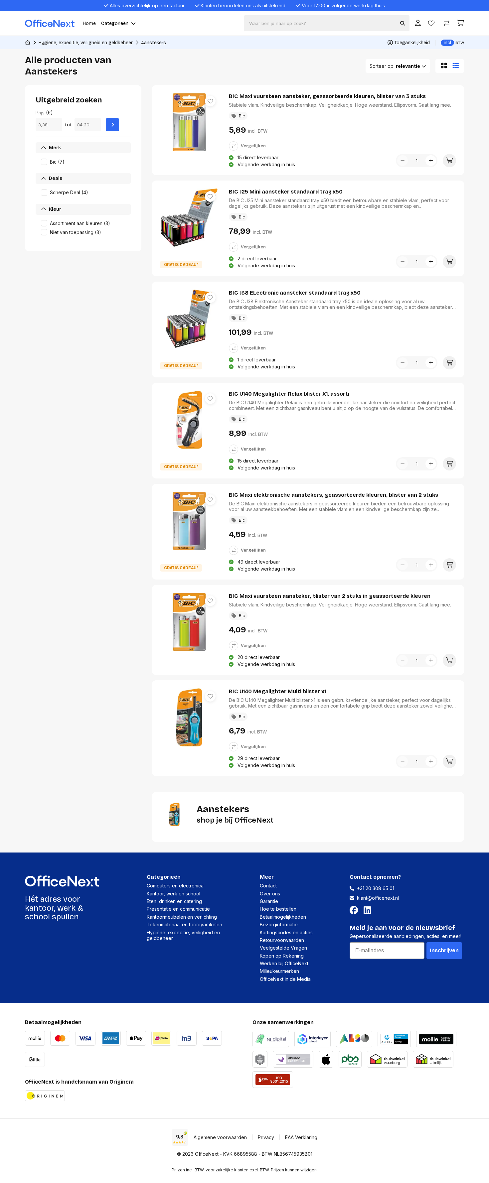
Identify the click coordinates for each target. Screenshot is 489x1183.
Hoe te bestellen (278, 909)
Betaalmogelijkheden (283, 917)
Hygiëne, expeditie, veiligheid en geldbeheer (86, 43)
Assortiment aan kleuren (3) (80, 223)
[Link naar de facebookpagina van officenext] (355, 910)
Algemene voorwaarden (220, 1137)
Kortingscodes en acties (286, 932)
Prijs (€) (44, 112)
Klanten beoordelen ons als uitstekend (243, 5)
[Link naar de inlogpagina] (418, 23)
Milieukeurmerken (279, 971)
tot (68, 125)
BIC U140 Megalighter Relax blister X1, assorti (289, 394)
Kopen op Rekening (282, 956)
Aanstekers (153, 43)
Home (89, 23)
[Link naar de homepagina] (27, 42)
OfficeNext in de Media (285, 979)
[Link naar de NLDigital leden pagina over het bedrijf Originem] (270, 1038)
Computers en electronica (175, 885)
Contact (268, 885)
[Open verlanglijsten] (431, 23)
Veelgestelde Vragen (283, 948)
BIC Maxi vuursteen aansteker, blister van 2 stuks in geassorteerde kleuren (329, 596)
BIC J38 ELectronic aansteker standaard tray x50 (295, 293)
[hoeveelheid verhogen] (430, 160)
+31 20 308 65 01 (375, 888)
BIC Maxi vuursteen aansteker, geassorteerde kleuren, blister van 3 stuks (327, 96)
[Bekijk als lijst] (457, 66)
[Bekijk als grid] (442, 66)
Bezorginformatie (279, 924)
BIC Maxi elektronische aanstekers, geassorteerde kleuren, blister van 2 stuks (333, 495)
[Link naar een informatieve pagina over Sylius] (259, 1058)
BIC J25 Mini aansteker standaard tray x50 (286, 192)
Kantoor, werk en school (173, 893)
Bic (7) (57, 162)
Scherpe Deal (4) (69, 192)
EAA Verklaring (301, 1137)
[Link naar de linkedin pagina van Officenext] (369, 910)
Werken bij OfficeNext (284, 963)
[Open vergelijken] (446, 23)
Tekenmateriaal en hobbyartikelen (184, 924)
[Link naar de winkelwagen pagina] (460, 23)
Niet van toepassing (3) (75, 232)
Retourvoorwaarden (282, 940)
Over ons (270, 893)
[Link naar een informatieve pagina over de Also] (354, 1038)
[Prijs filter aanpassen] (112, 124)
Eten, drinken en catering (174, 901)
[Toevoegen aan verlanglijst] (210, 101)
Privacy (266, 1137)
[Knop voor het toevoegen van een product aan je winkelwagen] (449, 160)
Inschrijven (444, 950)
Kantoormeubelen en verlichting (182, 917)
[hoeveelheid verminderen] (402, 160)
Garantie (269, 901)
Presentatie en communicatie (178, 909)
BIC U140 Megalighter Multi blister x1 (277, 691)
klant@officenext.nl (378, 898)
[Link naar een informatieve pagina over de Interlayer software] (312, 1038)
